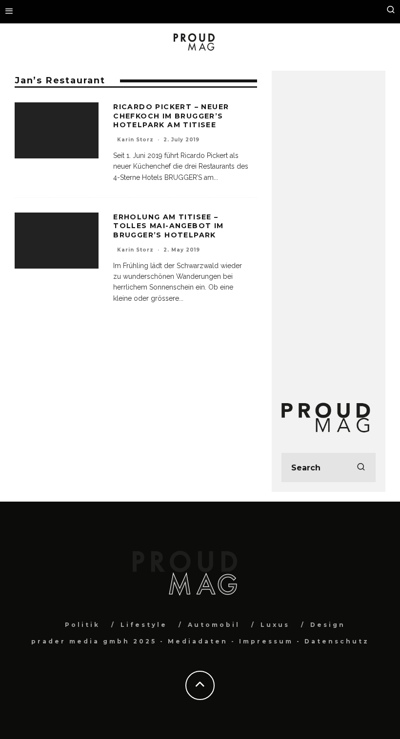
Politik (82, 624)
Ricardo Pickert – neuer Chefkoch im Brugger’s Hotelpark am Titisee (171, 115)
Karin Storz (135, 139)
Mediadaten (198, 641)
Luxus (275, 624)
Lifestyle (143, 624)
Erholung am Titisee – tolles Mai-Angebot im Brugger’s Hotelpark (168, 226)
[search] (361, 467)
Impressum (266, 641)
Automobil (214, 624)
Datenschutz (336, 641)
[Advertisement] (328, 226)
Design (327, 624)
